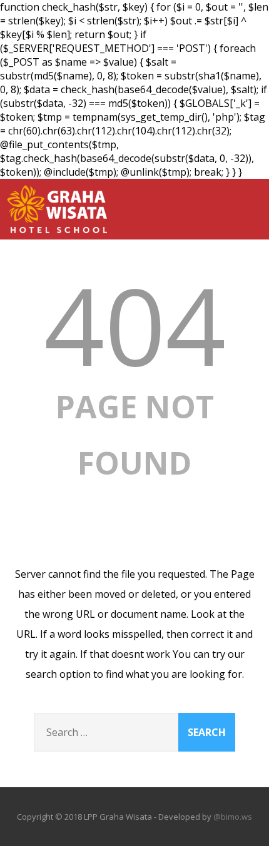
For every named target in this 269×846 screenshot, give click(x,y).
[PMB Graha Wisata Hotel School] (57, 236)
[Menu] (246, 202)
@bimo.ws (232, 816)
